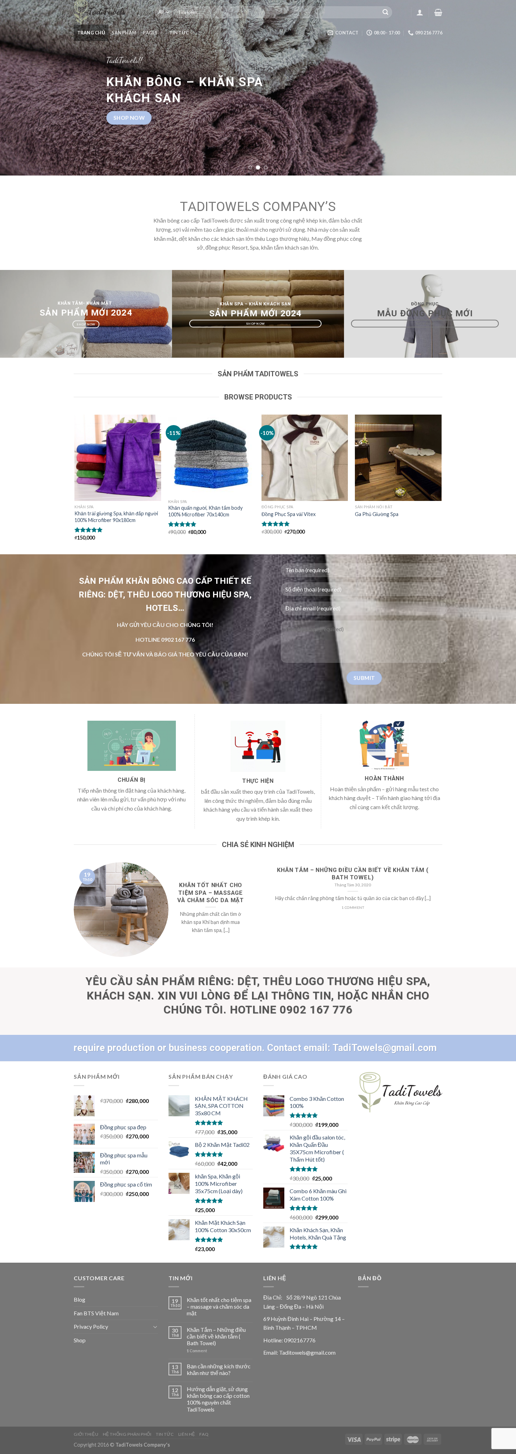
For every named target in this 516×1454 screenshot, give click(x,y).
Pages (150, 32)
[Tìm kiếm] (386, 12)
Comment (197, 1350)
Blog (79, 1299)
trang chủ (91, 32)
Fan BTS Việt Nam (96, 1313)
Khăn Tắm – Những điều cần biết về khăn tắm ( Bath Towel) (216, 1336)
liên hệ (186, 1434)
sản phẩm (124, 32)
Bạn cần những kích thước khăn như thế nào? (219, 1369)
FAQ (204, 1434)
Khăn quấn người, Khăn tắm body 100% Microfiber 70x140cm (205, 511)
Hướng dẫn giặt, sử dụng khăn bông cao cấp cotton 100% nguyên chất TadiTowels (218, 1399)
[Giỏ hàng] (438, 12)
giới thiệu (86, 1434)
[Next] (496, 87)
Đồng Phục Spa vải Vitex (289, 514)
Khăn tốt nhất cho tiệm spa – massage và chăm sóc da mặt (219, 1306)
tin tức (179, 32)
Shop (80, 1340)
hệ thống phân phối (127, 1434)
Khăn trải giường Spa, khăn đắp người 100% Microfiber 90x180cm (116, 516)
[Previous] (19, 87)
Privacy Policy (91, 1326)
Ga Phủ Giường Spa (376, 514)
